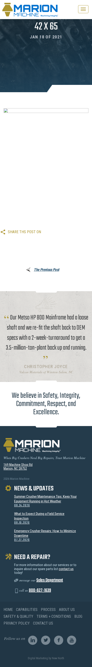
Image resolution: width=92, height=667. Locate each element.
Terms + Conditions (54, 616)
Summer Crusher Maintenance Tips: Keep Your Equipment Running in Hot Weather (45, 501)
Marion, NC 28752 (15, 468)
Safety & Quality (18, 616)
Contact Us (43, 623)
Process (48, 609)
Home (8, 609)
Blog (78, 616)
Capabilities (27, 609)
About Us (67, 609)
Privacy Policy (17, 623)
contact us (66, 569)
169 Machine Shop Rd (18, 465)
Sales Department (49, 580)
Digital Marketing (38, 658)
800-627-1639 (40, 590)
